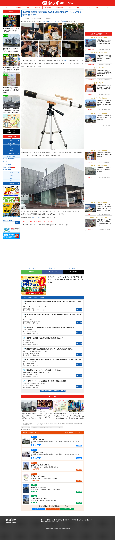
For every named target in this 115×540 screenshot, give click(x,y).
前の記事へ (32, 268)
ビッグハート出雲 (26, 427)
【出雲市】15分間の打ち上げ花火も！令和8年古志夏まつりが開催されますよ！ (104, 154)
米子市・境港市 (7, 164)
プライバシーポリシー (94, 520)
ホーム (44, 520)
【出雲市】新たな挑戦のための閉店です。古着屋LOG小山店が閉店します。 (104, 169)
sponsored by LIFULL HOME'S (73, 432)
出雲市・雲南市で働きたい (31, 297)
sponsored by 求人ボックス (46, 297)
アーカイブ (106, 7)
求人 (28, 7)
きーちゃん (30, 429)
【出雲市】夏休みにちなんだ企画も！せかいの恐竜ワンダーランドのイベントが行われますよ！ (11, 69)
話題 (78, 7)
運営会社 (50, 520)
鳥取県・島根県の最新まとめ (10, 158)
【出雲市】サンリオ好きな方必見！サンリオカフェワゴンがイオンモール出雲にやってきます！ (11, 50)
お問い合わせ (82, 520)
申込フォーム (36, 217)
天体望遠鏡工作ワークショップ (38, 427)
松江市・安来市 (9, 167)
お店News (48, 7)
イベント (87, 7)
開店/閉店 (37, 7)
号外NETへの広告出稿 (70, 520)
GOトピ (8, 7)
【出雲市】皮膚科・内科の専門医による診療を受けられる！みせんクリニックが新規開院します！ (11, 110)
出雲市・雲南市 (66, 3)
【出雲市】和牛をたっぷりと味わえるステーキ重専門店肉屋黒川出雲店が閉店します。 (104, 87)
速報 (96, 7)
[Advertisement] (98, 20)
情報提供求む (58, 520)
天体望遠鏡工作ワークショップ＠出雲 (54, 21)
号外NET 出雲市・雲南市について (51, 521)
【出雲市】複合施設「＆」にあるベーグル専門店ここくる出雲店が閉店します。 (104, 117)
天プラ (65, 61)
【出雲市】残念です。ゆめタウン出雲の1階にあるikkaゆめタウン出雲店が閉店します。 (104, 41)
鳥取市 (5, 161)
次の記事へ (72, 268)
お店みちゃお (59, 7)
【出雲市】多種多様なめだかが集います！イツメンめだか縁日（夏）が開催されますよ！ (11, 30)
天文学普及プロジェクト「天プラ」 (54, 427)
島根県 (49, 18)
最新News (18, 7)
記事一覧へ (52, 268)
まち (70, 7)
